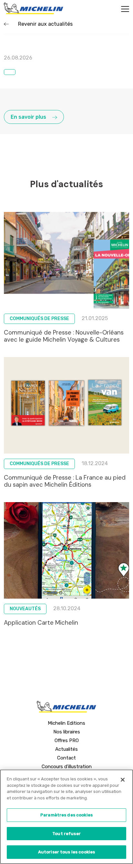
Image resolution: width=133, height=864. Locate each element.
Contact (66, 758)
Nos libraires (66, 732)
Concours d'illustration (67, 766)
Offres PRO (67, 740)
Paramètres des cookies (66, 815)
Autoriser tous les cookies (66, 852)
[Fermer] (123, 780)
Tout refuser (66, 833)
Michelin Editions (66, 723)
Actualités (66, 749)
